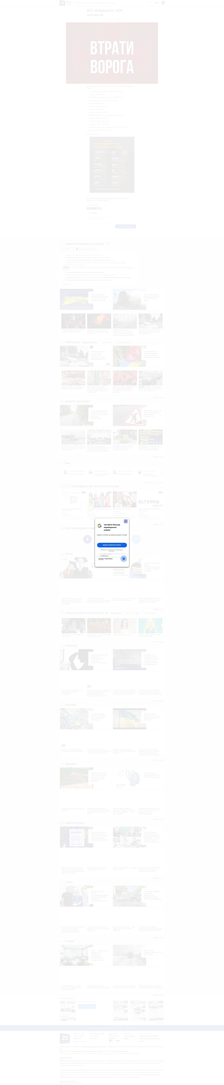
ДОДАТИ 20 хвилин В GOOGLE (112, 545)
